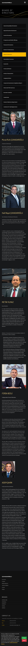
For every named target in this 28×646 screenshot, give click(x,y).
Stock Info (6, 64)
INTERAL (3, 606)
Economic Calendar (8, 92)
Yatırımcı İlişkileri (5, 585)
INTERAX (3, 607)
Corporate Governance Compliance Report (13, 83)
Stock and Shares (7, 68)
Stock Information (8, 35)
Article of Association (8, 73)
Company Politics (7, 78)
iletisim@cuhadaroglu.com (15, 625)
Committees (6, 97)
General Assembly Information (10, 25)
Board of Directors (8, 54)
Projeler (3, 581)
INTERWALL (4, 602)
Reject (24, 640)
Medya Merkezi (5, 583)
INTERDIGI (4, 604)
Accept (24, 638)
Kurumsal (4, 579)
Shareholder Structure (9, 59)
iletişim (3, 589)
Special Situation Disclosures (10, 30)
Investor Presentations (9, 49)
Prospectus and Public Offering (10, 40)
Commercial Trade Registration (10, 106)
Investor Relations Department (10, 102)
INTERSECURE (4, 600)
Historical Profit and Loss (9, 87)
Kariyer (3, 587)
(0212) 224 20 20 (13, 620)
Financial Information (8, 44)
